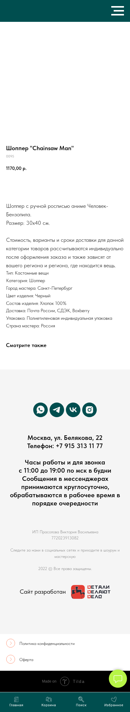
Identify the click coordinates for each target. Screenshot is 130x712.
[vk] (73, 410)
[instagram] (89, 410)
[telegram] (57, 410)
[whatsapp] (40, 410)
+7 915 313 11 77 (79, 446)
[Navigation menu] (117, 11)
